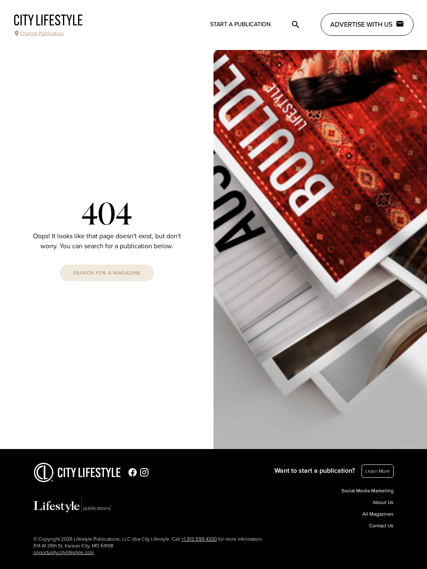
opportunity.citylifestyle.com (63, 552)
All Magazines (378, 514)
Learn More (377, 471)
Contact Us (381, 526)
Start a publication (240, 24)
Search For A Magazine (107, 273)
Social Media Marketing (368, 491)
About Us (383, 502)
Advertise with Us (361, 24)
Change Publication (42, 33)
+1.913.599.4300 (199, 539)
